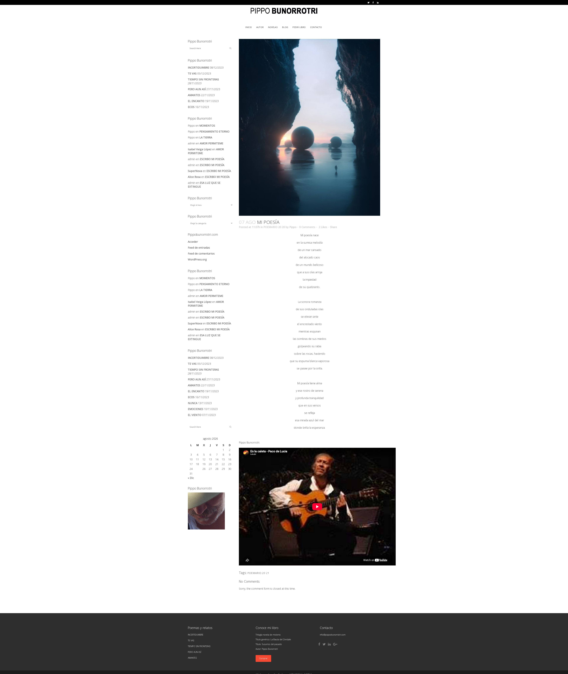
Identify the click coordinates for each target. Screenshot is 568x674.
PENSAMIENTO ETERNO (214, 131)
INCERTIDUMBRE (198, 67)
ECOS (191, 107)
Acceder (193, 241)
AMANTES (194, 95)
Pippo (292, 227)
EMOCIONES (195, 409)
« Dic (191, 478)
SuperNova (195, 171)
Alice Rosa (194, 177)
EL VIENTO (194, 415)
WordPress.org (197, 259)
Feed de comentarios (201, 253)
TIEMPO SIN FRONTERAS (203, 79)
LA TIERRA (205, 137)
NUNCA (192, 403)
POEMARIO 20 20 (274, 227)
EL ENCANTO (196, 101)
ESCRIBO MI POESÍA (212, 159)
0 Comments (307, 227)
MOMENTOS (207, 125)
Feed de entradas (199, 247)
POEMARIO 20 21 (258, 573)
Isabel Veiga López (200, 149)
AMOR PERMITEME (211, 143)
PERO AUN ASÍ (197, 89)
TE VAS (192, 73)
